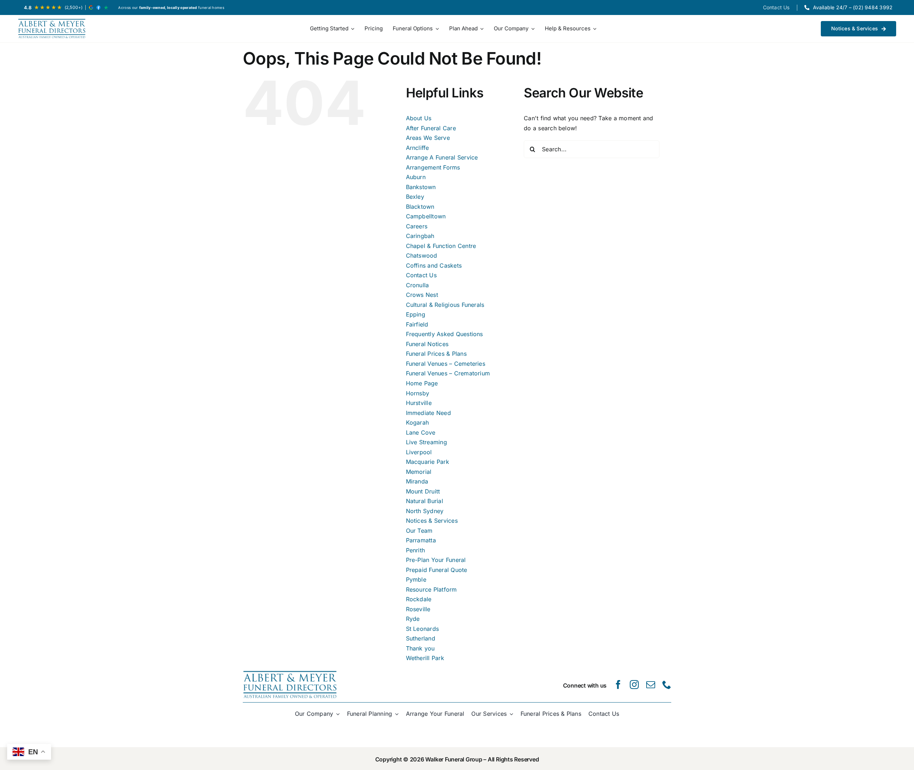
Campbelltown (426, 216)
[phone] (666, 684)
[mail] (650, 684)
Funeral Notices (427, 344)
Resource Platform (431, 589)
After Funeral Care (431, 128)
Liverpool (419, 452)
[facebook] (618, 684)
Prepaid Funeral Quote (436, 569)
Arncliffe (417, 147)
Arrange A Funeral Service (442, 157)
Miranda (417, 481)
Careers (417, 226)
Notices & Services (432, 520)
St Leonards (422, 628)
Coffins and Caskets (434, 265)
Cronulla (417, 285)
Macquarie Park (427, 461)
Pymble (416, 579)
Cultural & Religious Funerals (445, 304)
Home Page (422, 383)
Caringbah (420, 235)
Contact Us (421, 275)
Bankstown (421, 187)
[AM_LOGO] (52, 29)
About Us (419, 118)
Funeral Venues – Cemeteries (445, 363)
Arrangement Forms (433, 167)
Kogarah (417, 422)
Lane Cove (421, 432)
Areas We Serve (428, 137)
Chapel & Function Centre (441, 245)
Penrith (415, 550)
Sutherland (420, 638)
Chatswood (421, 255)
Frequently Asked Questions (444, 334)
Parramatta (421, 540)
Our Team (419, 530)
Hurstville (419, 402)
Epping (415, 314)
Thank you (420, 648)
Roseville (418, 609)
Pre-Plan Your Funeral (436, 559)
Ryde (413, 618)
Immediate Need (428, 412)
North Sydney (425, 511)
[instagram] (634, 684)
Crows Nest (422, 294)
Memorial (419, 471)
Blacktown (420, 206)
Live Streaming (426, 442)
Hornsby (418, 393)
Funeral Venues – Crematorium (448, 373)
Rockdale (419, 599)
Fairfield (417, 324)
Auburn (416, 177)
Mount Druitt (423, 491)
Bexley (415, 196)
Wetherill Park (425, 658)
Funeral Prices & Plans (436, 353)
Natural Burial (424, 501)
